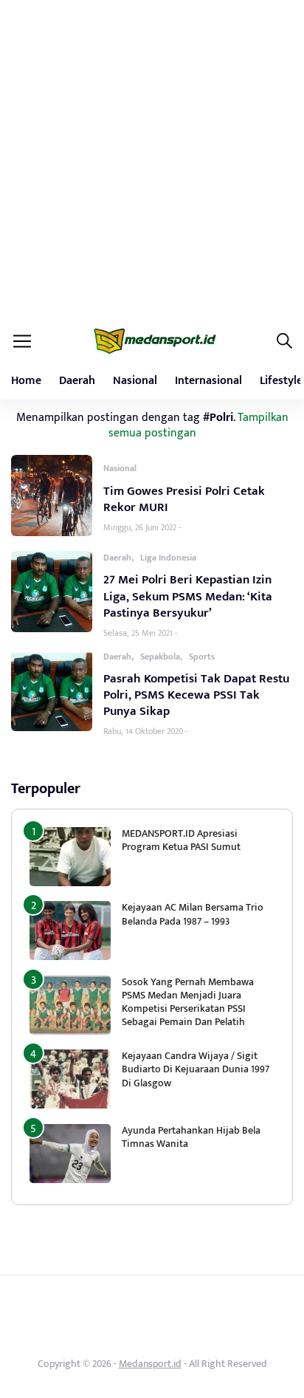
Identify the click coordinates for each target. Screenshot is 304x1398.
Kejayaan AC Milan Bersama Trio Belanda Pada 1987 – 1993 (192, 914)
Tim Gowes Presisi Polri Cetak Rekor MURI (184, 499)
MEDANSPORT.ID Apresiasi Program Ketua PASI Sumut (182, 840)
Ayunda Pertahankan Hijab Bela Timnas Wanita (191, 1137)
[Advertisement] (152, 159)
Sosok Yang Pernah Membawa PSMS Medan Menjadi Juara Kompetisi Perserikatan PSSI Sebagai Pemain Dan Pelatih (188, 1002)
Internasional (208, 381)
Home (26, 381)
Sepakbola (160, 656)
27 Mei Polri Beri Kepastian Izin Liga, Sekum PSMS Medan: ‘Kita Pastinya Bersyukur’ (187, 596)
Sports (202, 656)
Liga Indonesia (168, 557)
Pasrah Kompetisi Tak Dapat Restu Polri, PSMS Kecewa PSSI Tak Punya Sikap (196, 695)
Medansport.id (150, 1363)
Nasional (135, 381)
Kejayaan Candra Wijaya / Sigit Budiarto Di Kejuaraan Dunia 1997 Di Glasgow (195, 1069)
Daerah (77, 381)
